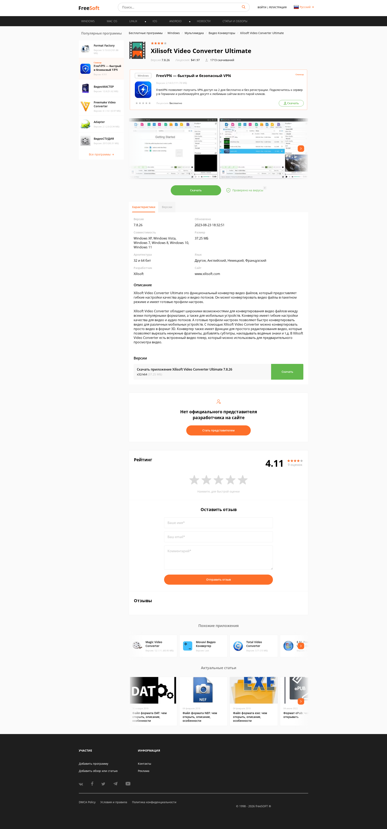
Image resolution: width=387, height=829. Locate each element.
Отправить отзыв (218, 579)
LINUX (133, 21)
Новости (203, 21)
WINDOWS (88, 21)
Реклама (143, 771)
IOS (155, 21)
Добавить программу (93, 763)
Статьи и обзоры (235, 21)
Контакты (144, 763)
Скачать (196, 190)
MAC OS (112, 21)
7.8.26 (160, 60)
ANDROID (175, 21)
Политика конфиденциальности (154, 802)
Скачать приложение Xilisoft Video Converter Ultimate (184, 369)
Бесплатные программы (146, 33)
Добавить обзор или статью (98, 771)
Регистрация (278, 7)
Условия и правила (113, 802)
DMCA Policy (87, 802)
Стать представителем (218, 430)
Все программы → (101, 154)
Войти (262, 7)
